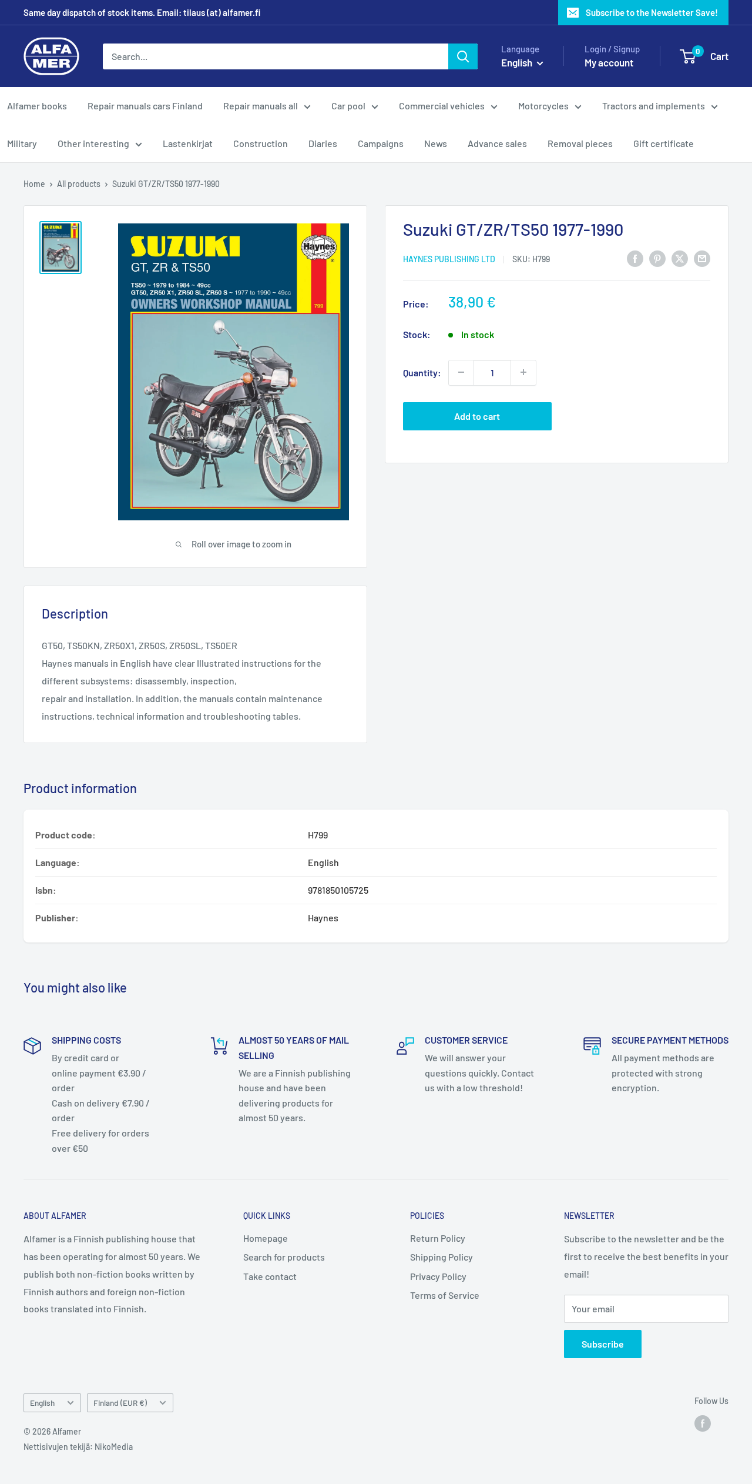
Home (34, 184)
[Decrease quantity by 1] (461, 372)
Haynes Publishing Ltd (449, 259)
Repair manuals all (260, 105)
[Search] (463, 56)
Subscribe (603, 1343)
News (435, 143)
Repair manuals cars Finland (145, 105)
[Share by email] (702, 258)
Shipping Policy (441, 1256)
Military (22, 143)
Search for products (284, 1256)
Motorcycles (543, 105)
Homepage (265, 1238)
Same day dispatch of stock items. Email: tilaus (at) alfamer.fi (142, 12)
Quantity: (422, 372)
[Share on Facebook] (635, 258)
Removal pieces (580, 143)
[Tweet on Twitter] (680, 258)
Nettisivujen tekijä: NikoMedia (78, 1447)
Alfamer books (37, 105)
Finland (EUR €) (120, 1403)
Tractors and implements (653, 105)
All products (78, 184)
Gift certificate (663, 143)
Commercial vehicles (442, 105)
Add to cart (477, 415)
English (42, 1403)
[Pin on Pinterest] (657, 258)
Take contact (270, 1276)
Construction (260, 143)
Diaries (322, 143)
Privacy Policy (438, 1276)
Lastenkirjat (188, 143)
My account (609, 62)
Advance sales (497, 143)
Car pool (348, 105)
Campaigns (381, 143)
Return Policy (437, 1238)
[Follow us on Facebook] (702, 1423)
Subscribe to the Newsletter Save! (652, 12)
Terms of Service (444, 1295)
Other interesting (93, 143)
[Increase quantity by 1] (523, 372)
